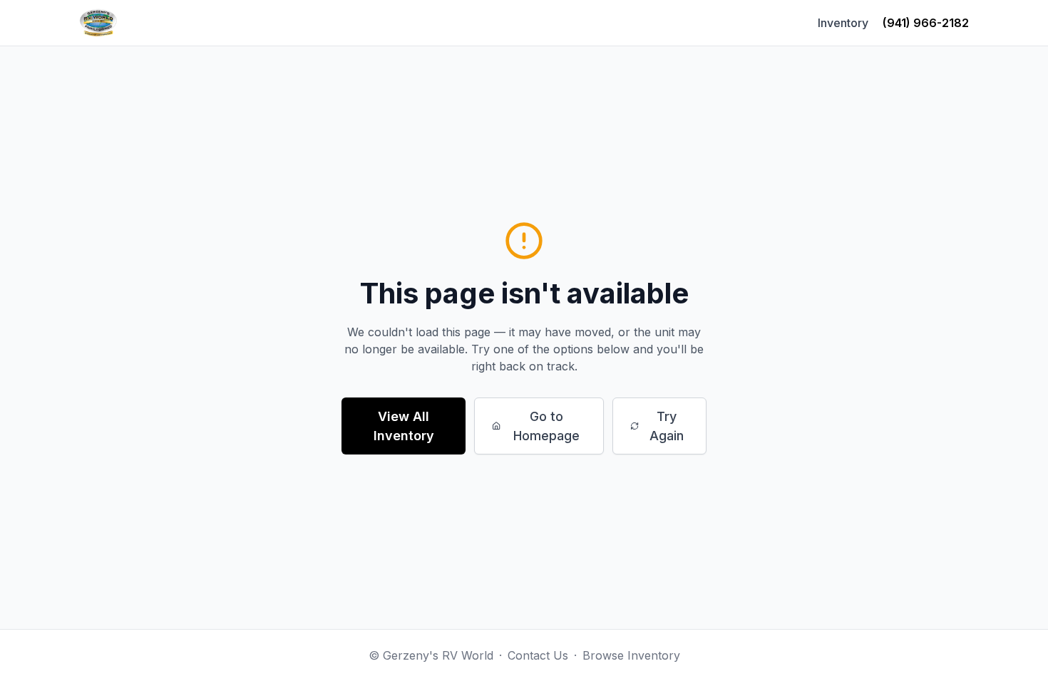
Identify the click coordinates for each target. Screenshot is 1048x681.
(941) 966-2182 (926, 23)
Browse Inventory (631, 655)
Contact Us (538, 655)
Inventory (843, 23)
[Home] (98, 23)
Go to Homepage (546, 426)
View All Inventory (404, 426)
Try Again (666, 426)
